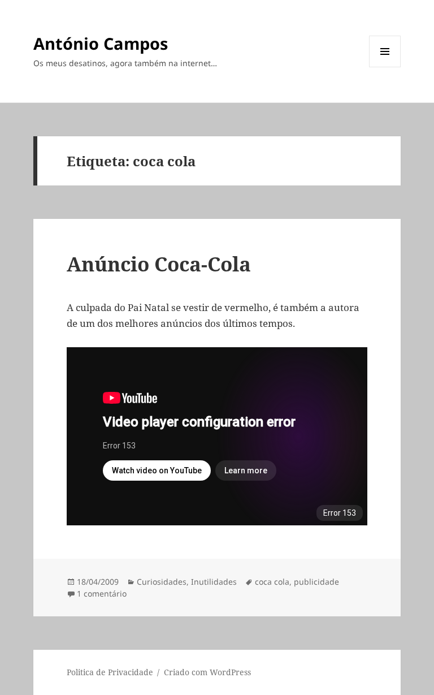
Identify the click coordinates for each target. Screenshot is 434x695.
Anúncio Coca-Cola (159, 264)
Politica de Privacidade (110, 672)
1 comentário (102, 593)
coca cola (272, 581)
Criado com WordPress (207, 672)
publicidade (316, 581)
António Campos (100, 43)
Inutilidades (214, 581)
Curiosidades (161, 581)
